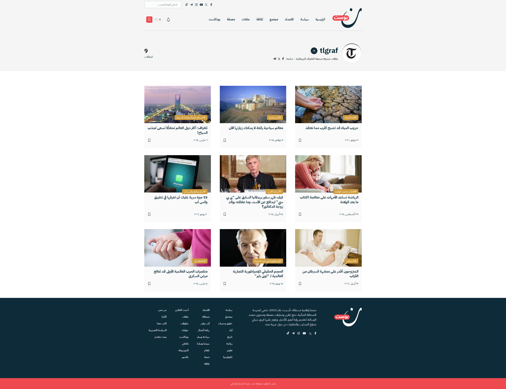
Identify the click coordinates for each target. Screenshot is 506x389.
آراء (230, 330)
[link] (314, 50)
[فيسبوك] (283, 58)
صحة (207, 357)
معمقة (231, 19)
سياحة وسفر (203, 337)
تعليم (229, 350)
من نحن (162, 310)
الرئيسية (320, 19)
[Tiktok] (186, 4)
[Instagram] (196, 4)
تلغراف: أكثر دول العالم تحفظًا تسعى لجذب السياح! (178, 130)
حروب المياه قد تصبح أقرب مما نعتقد (331, 128)
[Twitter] (206, 4)
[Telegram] (191, 4)
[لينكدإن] (275, 58)
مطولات (185, 323)
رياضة (229, 344)
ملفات (246, 19)
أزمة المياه (350, 117)
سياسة (304, 19)
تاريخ (229, 337)
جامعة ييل (199, 261)
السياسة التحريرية (158, 330)
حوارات (185, 330)
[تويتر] (279, 58)
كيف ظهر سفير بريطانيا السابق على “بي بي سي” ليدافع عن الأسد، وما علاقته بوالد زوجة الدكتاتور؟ (254, 202)
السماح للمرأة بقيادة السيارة (190, 117)
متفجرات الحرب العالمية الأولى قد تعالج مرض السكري (181, 273)
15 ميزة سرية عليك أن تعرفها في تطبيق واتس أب (181, 199)
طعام (207, 350)
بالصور (185, 357)
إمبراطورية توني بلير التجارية (267, 261)
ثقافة (259, 19)
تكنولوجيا (227, 357)
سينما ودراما (203, 344)
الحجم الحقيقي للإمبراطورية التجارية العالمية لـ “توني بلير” (258, 273)
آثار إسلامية (274, 117)
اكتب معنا (162, 323)
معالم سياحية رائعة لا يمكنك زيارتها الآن (256, 128)
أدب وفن (205, 323)
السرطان (350, 261)
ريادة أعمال (204, 330)
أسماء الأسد (273, 191)
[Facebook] (211, 4)
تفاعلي (185, 344)
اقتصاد (289, 19)
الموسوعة (183, 350)
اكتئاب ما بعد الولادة (345, 191)
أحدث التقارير (182, 310)
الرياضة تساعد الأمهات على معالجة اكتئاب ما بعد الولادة (329, 199)
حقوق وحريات (225, 323)
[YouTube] (201, 4)
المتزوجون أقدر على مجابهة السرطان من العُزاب (330, 273)
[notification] (168, 19)
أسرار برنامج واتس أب (194, 191)
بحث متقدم (161, 337)
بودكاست (214, 19)
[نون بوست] (347, 19)
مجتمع (274, 19)
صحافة (206, 317)
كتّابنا (164, 317)
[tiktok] (288, 333)
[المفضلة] (149, 19)
